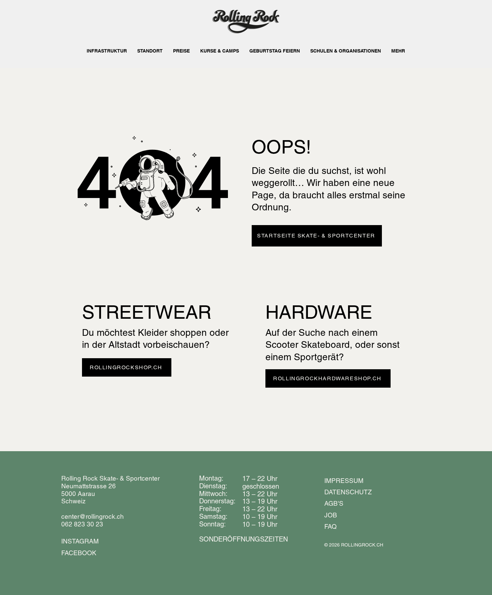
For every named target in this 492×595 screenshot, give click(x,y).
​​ (243, 539)
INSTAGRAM (80, 541)
